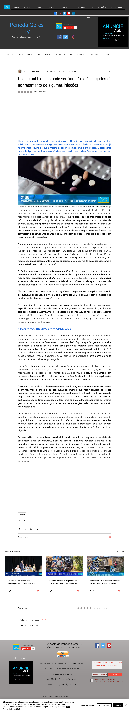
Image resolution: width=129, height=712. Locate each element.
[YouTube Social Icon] (109, 645)
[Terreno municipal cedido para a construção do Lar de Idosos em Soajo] (23, 566)
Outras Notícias (24, 521)
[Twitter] (64, 13)
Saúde (22, 514)
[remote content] (64, 117)
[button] (120, 54)
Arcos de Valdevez (26, 54)
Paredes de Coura (77, 54)
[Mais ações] (109, 71)
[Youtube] (68, 13)
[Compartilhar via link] (37, 529)
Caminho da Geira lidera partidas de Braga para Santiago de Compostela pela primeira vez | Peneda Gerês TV (63, 582)
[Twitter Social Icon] (65, 37)
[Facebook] (55, 13)
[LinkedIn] (73, 13)
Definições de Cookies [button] (86, 705)
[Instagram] (60, 13)
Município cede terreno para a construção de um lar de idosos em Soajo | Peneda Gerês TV (22, 582)
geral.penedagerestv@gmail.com (62, 684)
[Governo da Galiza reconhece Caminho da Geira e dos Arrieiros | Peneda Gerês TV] (105, 566)
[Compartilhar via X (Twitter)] (25, 529)
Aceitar (118, 705)
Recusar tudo (104, 705)
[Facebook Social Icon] (59, 37)
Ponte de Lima (60, 54)
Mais (108, 54)
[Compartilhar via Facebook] (19, 529)
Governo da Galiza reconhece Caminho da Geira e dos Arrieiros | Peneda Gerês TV (105, 582)
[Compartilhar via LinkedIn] (31, 529)
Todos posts (9, 54)
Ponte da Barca (44, 54)
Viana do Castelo (95, 54)
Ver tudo (120, 551)
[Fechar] (125, 705)
